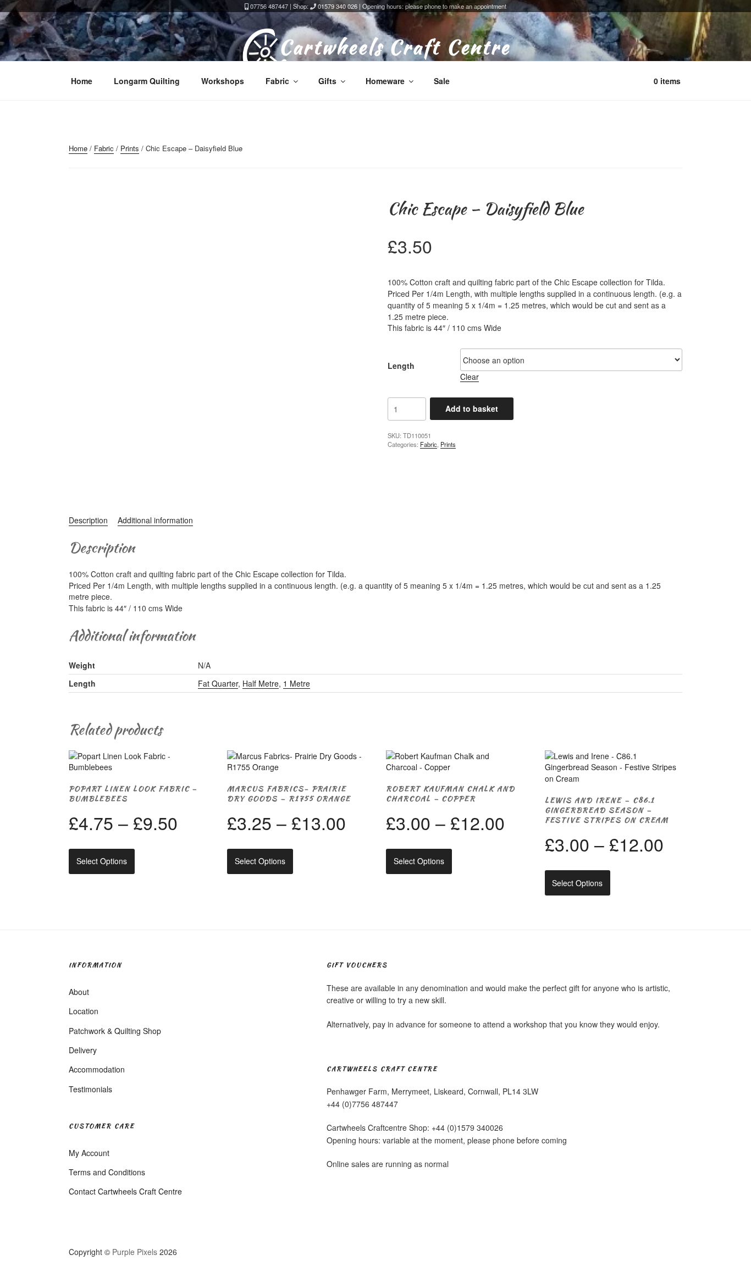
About (79, 991)
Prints (129, 148)
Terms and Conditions (107, 1172)
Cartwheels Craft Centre (394, 46)
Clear (469, 376)
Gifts (327, 80)
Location (83, 1010)
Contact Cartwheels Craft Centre (125, 1191)
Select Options (101, 860)
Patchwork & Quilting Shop (115, 1030)
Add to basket (471, 408)
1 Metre (296, 683)
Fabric (277, 80)
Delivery (83, 1049)
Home (81, 80)
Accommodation (97, 1069)
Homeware (385, 80)
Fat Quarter (218, 683)
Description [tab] (88, 520)
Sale (442, 80)
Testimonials (90, 1088)
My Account (89, 1152)
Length (401, 365)
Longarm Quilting (147, 80)
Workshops (222, 80)
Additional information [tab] (155, 520)
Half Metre (260, 683)
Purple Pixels (134, 1251)
